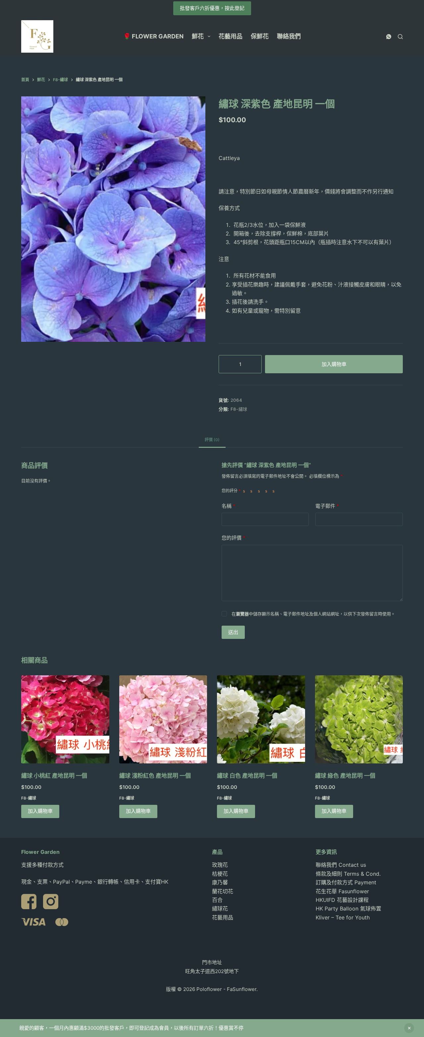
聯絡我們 (289, 36)
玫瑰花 (220, 864)
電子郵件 (327, 506)
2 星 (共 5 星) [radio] (252, 491)
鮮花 (198, 36)
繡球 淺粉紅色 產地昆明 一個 (155, 775)
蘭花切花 (222, 891)
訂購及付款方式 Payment (346, 882)
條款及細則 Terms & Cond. (348, 873)
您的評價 (233, 538)
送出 (233, 632)
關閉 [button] (409, 1028)
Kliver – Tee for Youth (343, 917)
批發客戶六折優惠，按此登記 (212, 8)
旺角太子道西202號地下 (212, 971)
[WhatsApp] (388, 36)
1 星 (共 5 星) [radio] (245, 491)
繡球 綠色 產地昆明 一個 (345, 775)
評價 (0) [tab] (212, 439)
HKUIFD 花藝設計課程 (342, 900)
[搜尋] (400, 36)
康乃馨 (220, 882)
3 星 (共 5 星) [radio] (260, 491)
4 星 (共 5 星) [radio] (267, 491)
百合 (217, 900)
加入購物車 (334, 364)
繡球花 (220, 908)
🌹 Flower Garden (153, 36)
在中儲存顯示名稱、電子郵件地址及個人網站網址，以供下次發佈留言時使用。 (313, 613)
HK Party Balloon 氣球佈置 (348, 908)
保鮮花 (260, 36)
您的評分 (231, 490)
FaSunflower (241, 989)
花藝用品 (230, 36)
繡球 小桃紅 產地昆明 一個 (54, 775)
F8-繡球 (239, 409)
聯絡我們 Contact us (341, 864)
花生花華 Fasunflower (342, 891)
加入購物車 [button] (40, 811)
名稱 (229, 506)
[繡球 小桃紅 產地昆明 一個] (65, 719)
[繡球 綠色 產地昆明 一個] (359, 719)
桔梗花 (220, 873)
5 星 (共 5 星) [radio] (275, 491)
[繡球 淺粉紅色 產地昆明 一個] (163, 719)
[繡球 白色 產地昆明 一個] (261, 719)
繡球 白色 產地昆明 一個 (247, 775)
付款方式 (53, 864)
